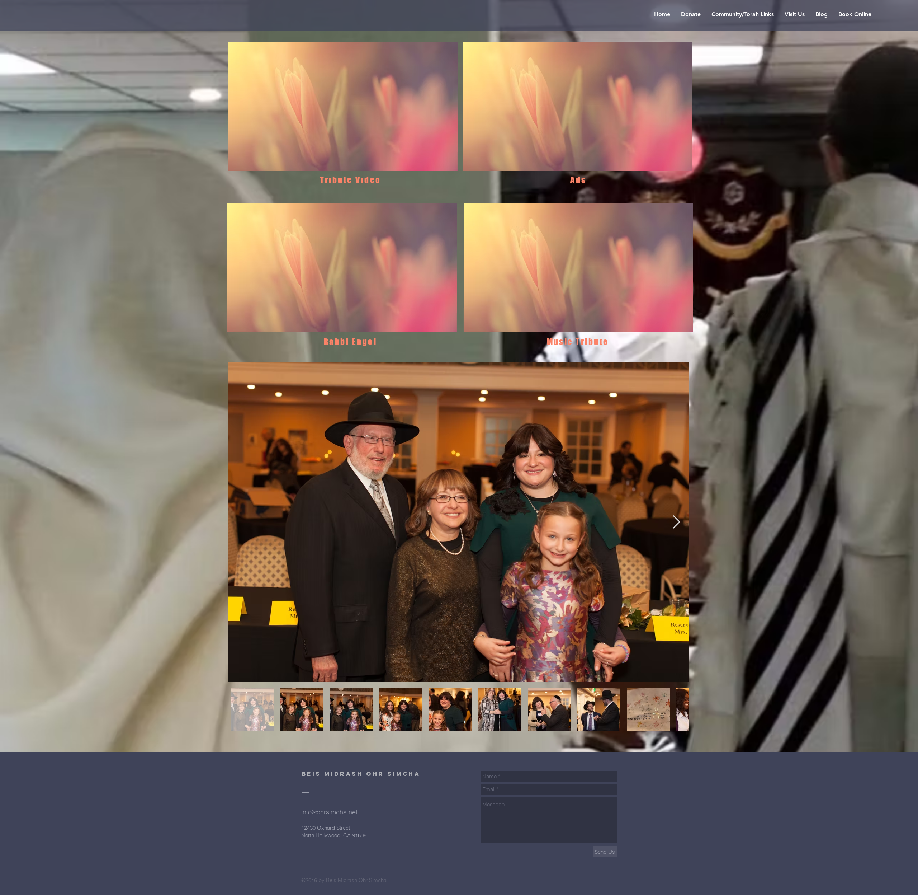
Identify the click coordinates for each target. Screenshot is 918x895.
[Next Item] (676, 522)
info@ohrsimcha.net (329, 812)
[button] (343, 106)
